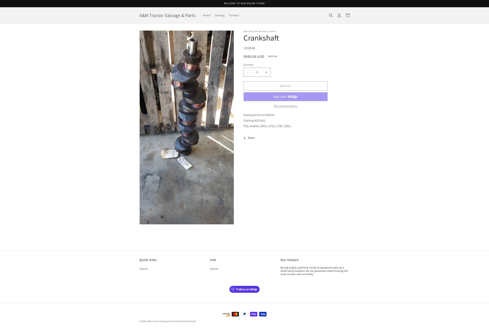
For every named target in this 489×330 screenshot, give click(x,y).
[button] (331, 15)
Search (143, 268)
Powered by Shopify (186, 321)
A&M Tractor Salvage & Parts (161, 321)
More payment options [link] (285, 105)
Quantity (248, 64)
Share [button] (251, 137)
